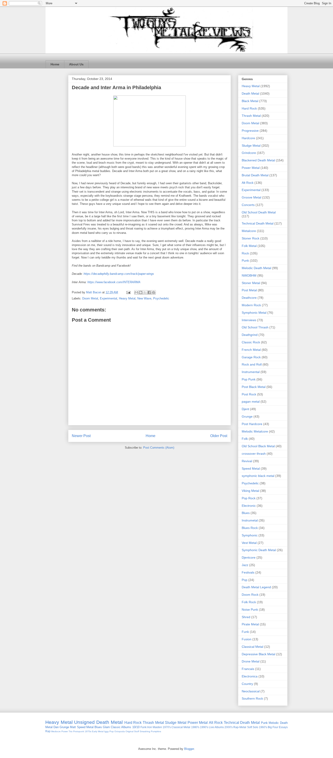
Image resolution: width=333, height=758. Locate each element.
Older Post (218, 436)
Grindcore (249, 153)
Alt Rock (247, 182)
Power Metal (251, 168)
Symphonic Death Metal (259, 550)
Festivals (248, 572)
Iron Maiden (154, 727)
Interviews (249, 320)
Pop (244, 580)
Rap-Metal (239, 727)
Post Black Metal (253, 387)
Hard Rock (249, 108)
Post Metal (249, 290)
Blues (246, 513)
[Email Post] (128, 292)
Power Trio (66, 731)
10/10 (136, 727)
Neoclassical (251, 691)
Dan (56, 727)
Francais (248, 669)
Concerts (248, 205)
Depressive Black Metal (258, 654)
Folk (245, 438)
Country (247, 684)
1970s (88, 731)
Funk (245, 632)
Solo (255, 727)
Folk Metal (249, 246)
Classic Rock (251, 342)
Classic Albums (121, 727)
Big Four (273, 727)
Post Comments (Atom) (158, 447)
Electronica (250, 676)
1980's (195, 727)
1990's (204, 727)
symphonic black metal (258, 476)
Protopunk (78, 731)
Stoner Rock (250, 238)
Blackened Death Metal (258, 160)
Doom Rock (250, 594)
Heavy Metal (127, 298)
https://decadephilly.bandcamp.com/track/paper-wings (119, 273)
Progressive (250, 130)
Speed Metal (251, 468)
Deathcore (249, 297)
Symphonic (250, 535)
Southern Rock (252, 698)
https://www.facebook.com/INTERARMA (113, 282)
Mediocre (56, 731)
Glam (106, 727)
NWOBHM (249, 275)
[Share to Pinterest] (153, 292)
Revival (247, 461)
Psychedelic (161, 298)
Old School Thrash (255, 327)
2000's (228, 727)
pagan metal (251, 401)
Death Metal (250, 93)
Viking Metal (250, 491)
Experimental (108, 298)
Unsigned (84, 722)
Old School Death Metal (259, 212)
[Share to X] (145, 292)
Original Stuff (132, 731)
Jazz (245, 565)
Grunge (247, 416)
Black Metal (250, 101)
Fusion (246, 639)
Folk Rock (249, 602)
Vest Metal (249, 543)
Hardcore (248, 138)
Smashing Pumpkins (150, 731)
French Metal (251, 350)
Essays (283, 727)
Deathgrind (250, 335)
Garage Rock (251, 357)
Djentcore (249, 557)
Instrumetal (250, 520)
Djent (245, 409)
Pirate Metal (250, 624)
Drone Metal (250, 661)
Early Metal (98, 731)
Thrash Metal (251, 115)
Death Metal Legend (256, 587)
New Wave (144, 298)
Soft (249, 727)
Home (55, 64)
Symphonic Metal (254, 312)
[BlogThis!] (140, 292)
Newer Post (81, 436)
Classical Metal (252, 646)
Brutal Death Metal (255, 175)
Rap (48, 731)
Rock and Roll (252, 364)
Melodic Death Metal (256, 268)
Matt (73, 727)
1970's (167, 727)
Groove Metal (251, 197)
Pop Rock (249, 498)
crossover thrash (254, 453)
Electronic (249, 505)
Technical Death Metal (257, 223)
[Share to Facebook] (149, 292)
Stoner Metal (251, 283)
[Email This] (136, 292)
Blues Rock (250, 528)
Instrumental (251, 372)
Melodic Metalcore (255, 431)
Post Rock (249, 394)
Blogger (189, 749)
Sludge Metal (251, 145)
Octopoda (119, 731)
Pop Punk (249, 379)
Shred (246, 617)
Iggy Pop (109, 731)
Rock (245, 253)
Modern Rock (251, 305)
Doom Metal (90, 298)
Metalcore (249, 231)
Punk (245, 260)
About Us (76, 64)
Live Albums (216, 727)
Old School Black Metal (258, 446)
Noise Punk (250, 609)
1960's (263, 727)
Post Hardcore (252, 424)
